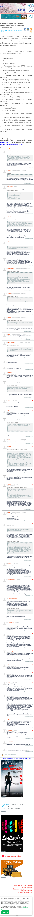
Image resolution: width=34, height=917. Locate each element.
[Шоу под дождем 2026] (12, 797)
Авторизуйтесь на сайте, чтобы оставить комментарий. (17, 758)
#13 (7, 579)
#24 (7, 382)
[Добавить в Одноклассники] (31, 29)
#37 (7, 170)
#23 (7, 400)
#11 (7, 622)
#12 (7, 598)
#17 (7, 484)
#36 (7, 186)
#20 (7, 439)
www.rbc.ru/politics (12, 198)
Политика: (3, 30)
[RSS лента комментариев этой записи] (9, 148)
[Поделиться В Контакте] (25, 29)
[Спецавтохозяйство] (12, 878)
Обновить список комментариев (10, 754)
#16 (7, 512)
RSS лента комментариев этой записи (11, 755)
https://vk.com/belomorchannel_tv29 (11, 144)
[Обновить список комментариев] (11, 148)
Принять (5, 912)
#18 (7, 476)
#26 (7, 366)
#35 (7, 216)
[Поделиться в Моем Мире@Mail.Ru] (28, 29)
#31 (7, 293)
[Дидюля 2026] (12, 851)
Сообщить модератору (28, 167)
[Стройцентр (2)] (17, 18)
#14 (7, 563)
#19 (7, 446)
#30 (7, 317)
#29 (7, 334)
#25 (7, 372)
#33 (7, 259)
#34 (7, 241)
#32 (7, 268)
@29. (4, 142)
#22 (7, 410)
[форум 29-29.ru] (12, 811)
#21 (7, 419)
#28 (7, 342)
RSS (17, 915)
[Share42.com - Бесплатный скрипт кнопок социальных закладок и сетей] (31, 32)
